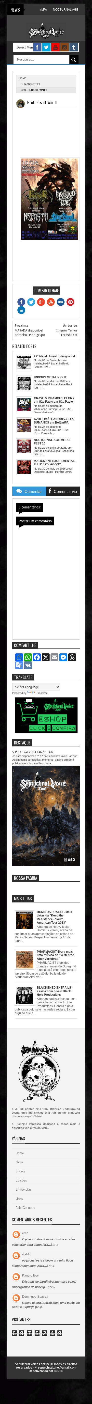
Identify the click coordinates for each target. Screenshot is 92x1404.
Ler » (54, 1244)
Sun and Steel (30, 84)
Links (19, 1198)
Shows (20, 1171)
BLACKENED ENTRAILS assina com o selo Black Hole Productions (54, 991)
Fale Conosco (25, 1208)
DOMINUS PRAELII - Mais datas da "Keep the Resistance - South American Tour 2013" (54, 917)
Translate (42, 693)
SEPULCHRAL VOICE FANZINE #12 (32, 752)
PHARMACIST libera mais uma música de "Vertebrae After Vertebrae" (55, 955)
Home (19, 1153)
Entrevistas (23, 1189)
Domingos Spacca (35, 1296)
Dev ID (58, 1371)
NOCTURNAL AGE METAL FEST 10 (66, 9)
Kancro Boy (30, 1275)
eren (25, 1233)
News (19, 1162)
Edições (21, 1180)
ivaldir (26, 1254)
